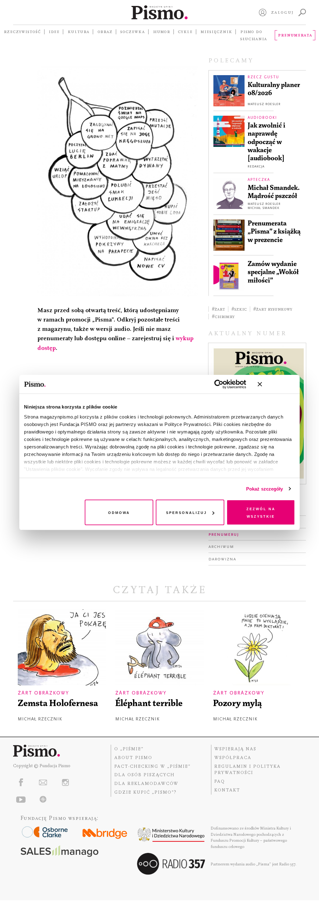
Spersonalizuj (186, 512)
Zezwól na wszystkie (260, 512)
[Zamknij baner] (276, 384)
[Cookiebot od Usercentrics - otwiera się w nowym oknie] (219, 384)
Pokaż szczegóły (264, 488)
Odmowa (119, 512)
